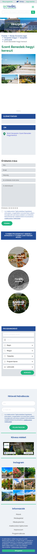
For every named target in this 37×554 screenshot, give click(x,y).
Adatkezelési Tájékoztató (12, 218)
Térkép (21, 1)
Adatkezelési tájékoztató (18, 526)
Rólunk (18, 514)
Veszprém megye (10, 38)
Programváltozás (18, 534)
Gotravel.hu (14, 444)
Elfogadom (18, 550)
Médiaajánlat (18, 518)
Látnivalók (8, 40)
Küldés (7, 223)
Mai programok (7, 1)
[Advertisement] (18, 98)
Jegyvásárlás (30, 1)
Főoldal (4, 36)
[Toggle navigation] (33, 7)
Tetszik (10, 453)
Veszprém (23, 38)
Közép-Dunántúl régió (18, 36)
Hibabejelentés (18, 522)
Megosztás (29, 453)
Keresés (27, 373)
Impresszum (18, 530)
